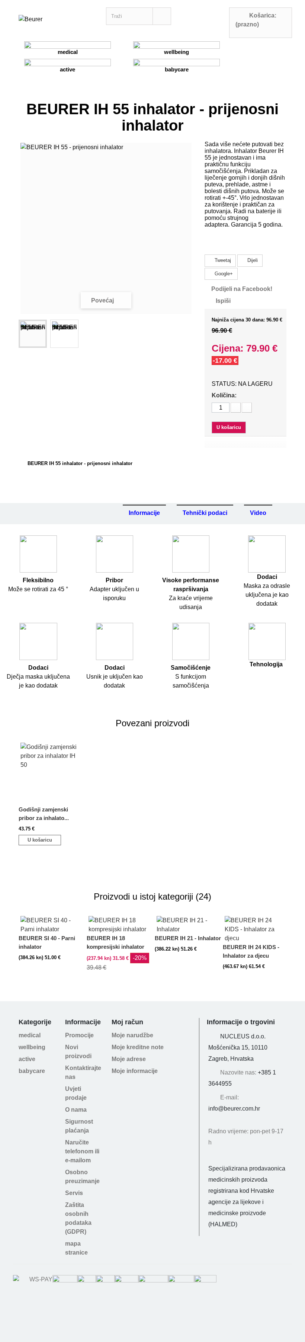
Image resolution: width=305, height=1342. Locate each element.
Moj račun (127, 1022)
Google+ (223, 273)
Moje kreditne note (138, 1047)
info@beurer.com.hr (234, 1108)
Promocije (79, 1035)
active (67, 69)
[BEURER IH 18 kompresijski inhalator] (120, 916)
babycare (177, 69)
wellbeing (176, 52)
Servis (74, 1193)
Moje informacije (135, 1071)
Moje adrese (129, 1059)
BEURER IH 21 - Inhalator (188, 938)
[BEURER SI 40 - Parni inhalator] (52, 916)
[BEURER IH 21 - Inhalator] (188, 916)
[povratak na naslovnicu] (20, 463)
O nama (76, 1109)
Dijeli (252, 260)
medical (68, 52)
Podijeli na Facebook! (241, 289)
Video (258, 513)
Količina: (224, 395)
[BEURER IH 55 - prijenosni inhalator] (32, 333)
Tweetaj (222, 260)
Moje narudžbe (132, 1035)
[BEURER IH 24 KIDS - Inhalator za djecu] (256, 916)
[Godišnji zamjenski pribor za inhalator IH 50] (52, 742)
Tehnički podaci (205, 513)
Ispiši (223, 301)
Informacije (144, 513)
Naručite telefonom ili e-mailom (82, 1151)
